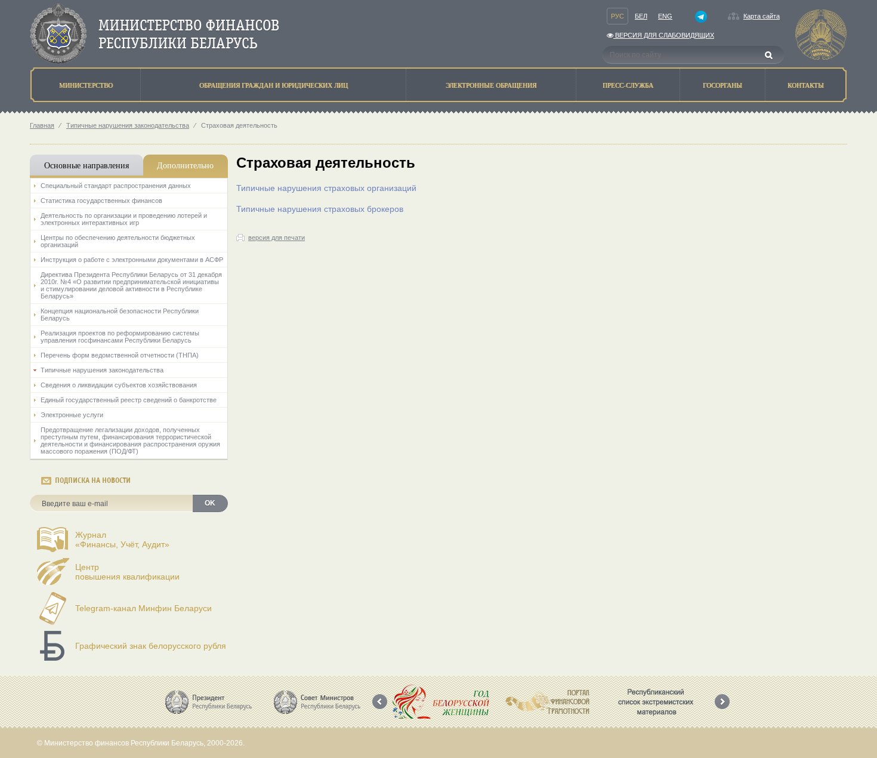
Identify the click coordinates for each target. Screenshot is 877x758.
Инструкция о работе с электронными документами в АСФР (132, 259)
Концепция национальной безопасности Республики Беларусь (120, 314)
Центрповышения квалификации (127, 571)
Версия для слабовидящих (663, 35)
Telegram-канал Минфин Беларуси (143, 608)
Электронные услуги (72, 414)
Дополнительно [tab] (185, 165)
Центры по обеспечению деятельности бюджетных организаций (118, 241)
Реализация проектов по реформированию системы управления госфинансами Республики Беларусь (120, 336)
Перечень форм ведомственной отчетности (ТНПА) (120, 355)
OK (210, 503)
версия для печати (276, 237)
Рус (617, 16)
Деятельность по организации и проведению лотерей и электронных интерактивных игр (124, 219)
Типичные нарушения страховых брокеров (319, 209)
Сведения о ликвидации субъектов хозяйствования (119, 385)
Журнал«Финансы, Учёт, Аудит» (122, 539)
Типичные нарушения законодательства (127, 125)
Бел (641, 16)
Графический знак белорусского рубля (150, 646)
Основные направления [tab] (86, 165)
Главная (42, 125)
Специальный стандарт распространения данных (116, 185)
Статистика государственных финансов (101, 200)
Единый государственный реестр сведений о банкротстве (129, 399)
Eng (665, 16)
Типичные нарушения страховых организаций (326, 188)
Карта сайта (761, 16)
